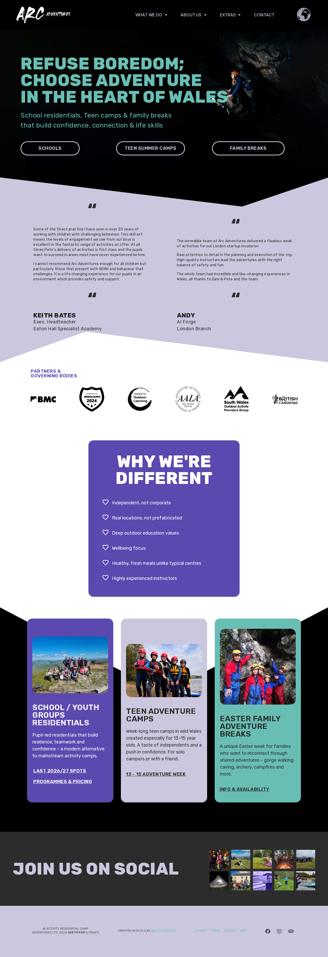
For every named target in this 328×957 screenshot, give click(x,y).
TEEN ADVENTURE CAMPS (161, 715)
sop (243, 930)
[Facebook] (268, 931)
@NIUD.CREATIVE (163, 930)
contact (230, 930)
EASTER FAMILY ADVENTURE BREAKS (250, 726)
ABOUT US (190, 14)
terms (215, 930)
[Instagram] (279, 931)
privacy (201, 930)
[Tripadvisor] (291, 931)
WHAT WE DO (148, 14)
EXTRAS (228, 14)
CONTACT (264, 14)
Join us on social (96, 869)
